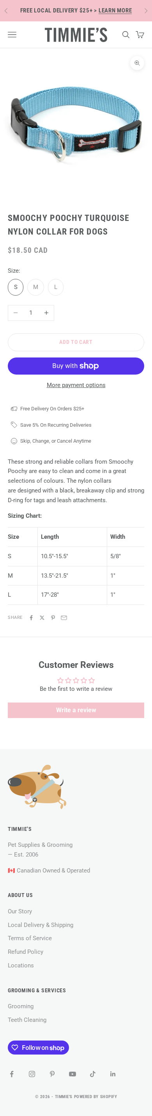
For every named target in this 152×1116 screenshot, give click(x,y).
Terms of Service (30, 938)
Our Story (20, 911)
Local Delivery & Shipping (40, 925)
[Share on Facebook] (31, 618)
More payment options (76, 385)
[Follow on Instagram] (32, 1074)
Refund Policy (25, 951)
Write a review (76, 710)
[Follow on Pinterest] (52, 1074)
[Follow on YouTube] (72, 1074)
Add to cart (76, 342)
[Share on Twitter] (42, 618)
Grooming (21, 1006)
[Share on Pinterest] (53, 618)
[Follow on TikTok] (93, 1074)
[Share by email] (64, 618)
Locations (21, 965)
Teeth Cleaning (27, 1019)
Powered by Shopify (95, 1096)
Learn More (115, 10)
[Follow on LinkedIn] (113, 1074)
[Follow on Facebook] (12, 1074)
